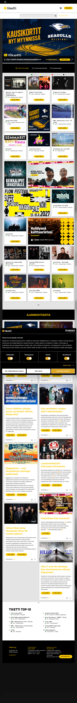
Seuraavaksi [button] (56, 68)
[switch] (29, 358)
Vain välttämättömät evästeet (14, 371)
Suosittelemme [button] (23, 68)
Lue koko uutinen (51, 59)
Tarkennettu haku (63, 15)
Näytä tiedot (67, 365)
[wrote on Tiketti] (21, 394)
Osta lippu (21, 375)
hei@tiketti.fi (12, 655)
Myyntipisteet (65, 656)
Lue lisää (11, 375)
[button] (4, 59)
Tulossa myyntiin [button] (40, 68)
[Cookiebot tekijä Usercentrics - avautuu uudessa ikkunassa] (66, 331)
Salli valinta (38, 371)
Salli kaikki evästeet (63, 371)
